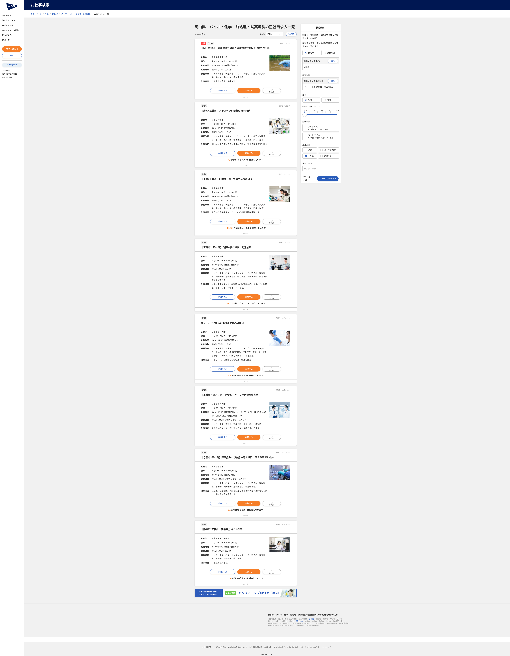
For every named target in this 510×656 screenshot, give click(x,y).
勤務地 (311, 53)
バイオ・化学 (66, 14)
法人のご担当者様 (8, 74)
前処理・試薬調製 (83, 14)
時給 (310, 100)
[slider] (304, 114)
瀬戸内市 (299, 621)
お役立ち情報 (7, 77)
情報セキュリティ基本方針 (309, 647)
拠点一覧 (6, 40)
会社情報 (5, 71)
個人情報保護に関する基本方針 (260, 647)
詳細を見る (223, 90)
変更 (333, 61)
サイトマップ (326, 647)
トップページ (36, 14)
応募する (249, 90)
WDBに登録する (12, 49)
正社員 (311, 156)
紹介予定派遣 (330, 150)
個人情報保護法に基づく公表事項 (286, 647)
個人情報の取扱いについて (237, 647)
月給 (329, 100)
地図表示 (291, 34)
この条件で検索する (328, 178)
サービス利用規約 (219, 647)
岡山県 (55, 14)
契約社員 (328, 156)
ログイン (11, 55)
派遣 (310, 150)
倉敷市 (311, 619)
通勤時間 (331, 53)
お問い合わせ (12, 65)
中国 (47, 14)
